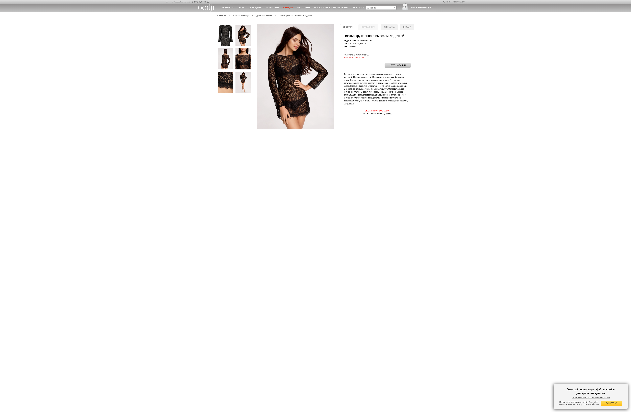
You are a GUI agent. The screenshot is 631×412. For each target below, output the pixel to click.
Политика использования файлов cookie (591, 398)
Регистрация (459, 2)
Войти (448, 2)
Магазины (303, 7)
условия (388, 114)
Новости (358, 7)
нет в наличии (398, 65)
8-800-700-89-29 (200, 2)
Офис (241, 7)
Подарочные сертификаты (331, 7)
